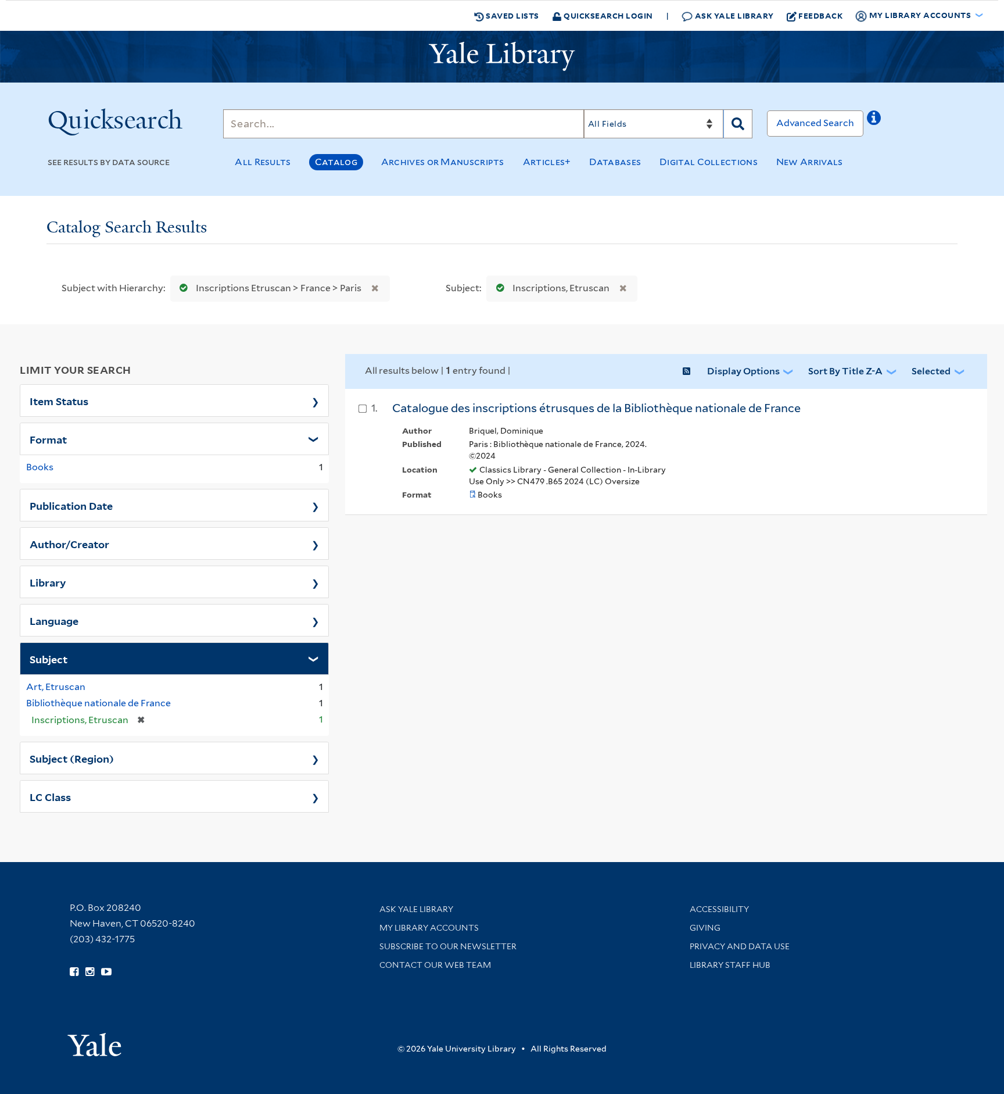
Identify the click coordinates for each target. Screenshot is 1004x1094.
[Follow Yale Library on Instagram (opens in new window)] (89, 972)
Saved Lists (511, 15)
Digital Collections (708, 161)
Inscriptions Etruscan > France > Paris (278, 288)
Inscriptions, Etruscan (561, 288)
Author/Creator (69, 543)
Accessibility (719, 909)
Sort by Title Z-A (845, 371)
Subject (48, 659)
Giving (705, 927)
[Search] (737, 123)
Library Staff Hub (730, 965)
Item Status (59, 400)
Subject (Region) (72, 758)
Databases (615, 161)
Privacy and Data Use (740, 946)
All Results (263, 161)
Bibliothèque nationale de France (98, 703)
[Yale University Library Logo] (502, 56)
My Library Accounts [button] (920, 14)
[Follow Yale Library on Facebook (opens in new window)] (74, 972)
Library (48, 582)
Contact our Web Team (435, 965)
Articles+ (547, 161)
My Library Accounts (429, 927)
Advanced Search (815, 122)
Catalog (336, 161)
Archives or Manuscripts (442, 161)
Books (39, 467)
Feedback (820, 15)
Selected (931, 371)
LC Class (50, 796)
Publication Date (71, 505)
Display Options (743, 371)
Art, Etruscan (55, 686)
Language (54, 620)
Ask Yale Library (733, 15)
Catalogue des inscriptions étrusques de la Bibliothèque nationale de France (596, 408)
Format (48, 439)
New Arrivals (809, 161)
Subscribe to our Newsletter (448, 946)
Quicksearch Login (607, 15)
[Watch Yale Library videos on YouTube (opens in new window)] (106, 972)
